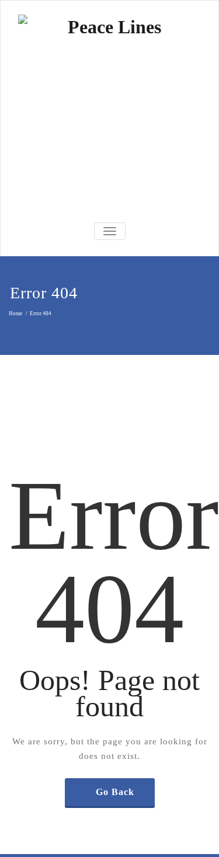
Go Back (115, 792)
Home (15, 313)
